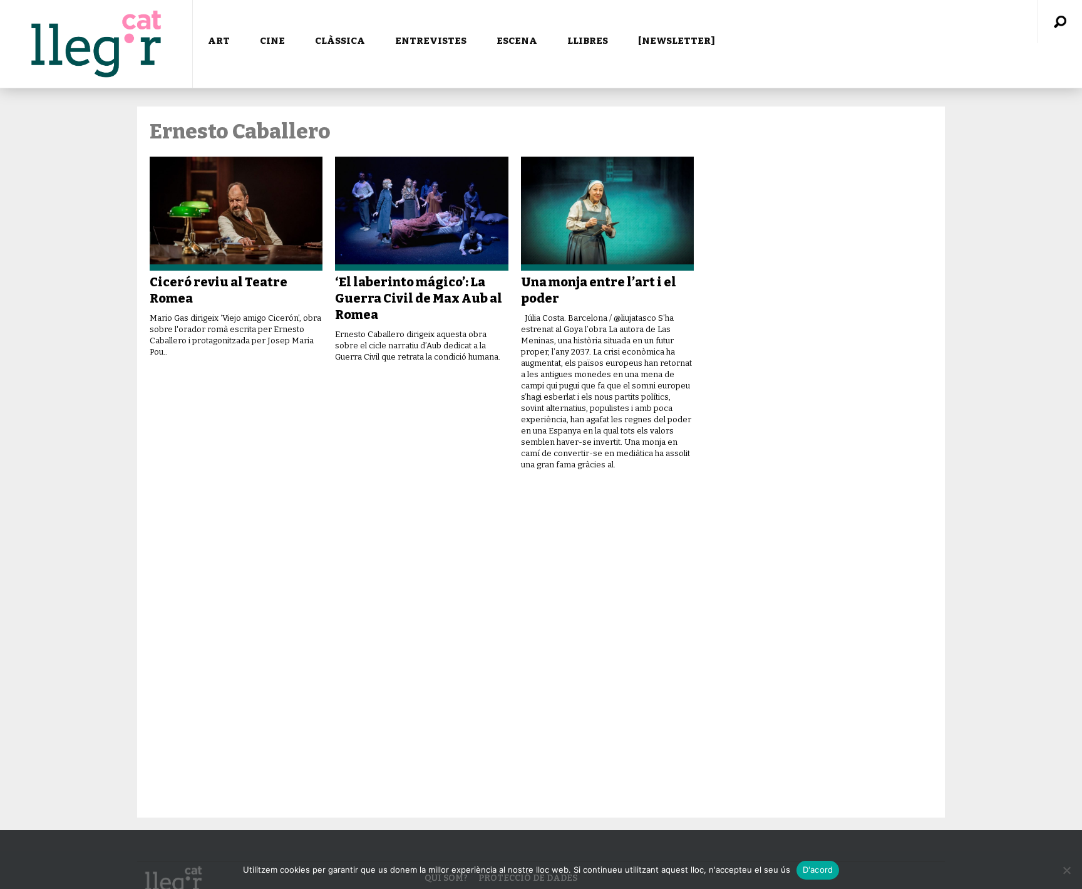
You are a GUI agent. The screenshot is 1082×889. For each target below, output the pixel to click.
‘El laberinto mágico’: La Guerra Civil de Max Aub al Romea (418, 298)
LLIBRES (587, 40)
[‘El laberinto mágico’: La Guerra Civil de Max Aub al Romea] (421, 214)
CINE (272, 40)
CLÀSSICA (340, 40)
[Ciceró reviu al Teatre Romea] (236, 214)
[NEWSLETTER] (676, 40)
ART (219, 40)
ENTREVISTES (430, 40)
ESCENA (517, 40)
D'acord (818, 870)
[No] (1066, 870)
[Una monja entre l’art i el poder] (607, 214)
